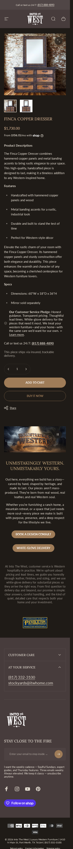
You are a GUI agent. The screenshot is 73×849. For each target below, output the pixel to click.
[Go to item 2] (26, 106)
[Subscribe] (59, 754)
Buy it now (35, 396)
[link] (21, 677)
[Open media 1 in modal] (59, 41)
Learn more (16, 334)
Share (13, 408)
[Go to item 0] (10, 106)
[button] (58, 434)
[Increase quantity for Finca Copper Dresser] (26, 369)
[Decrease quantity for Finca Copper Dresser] (8, 369)
